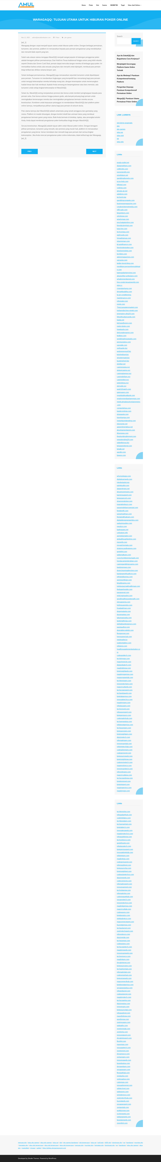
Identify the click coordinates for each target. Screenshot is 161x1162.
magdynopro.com (123, 703)
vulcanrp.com (122, 260)
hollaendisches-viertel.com (127, 310)
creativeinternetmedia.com (127, 207)
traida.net (120, 320)
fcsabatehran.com (124, 608)
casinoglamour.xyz (124, 373)
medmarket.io (122, 640)
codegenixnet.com (124, 753)
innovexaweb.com (124, 1060)
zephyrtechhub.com (124, 1098)
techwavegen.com (124, 728)
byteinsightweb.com (124, 671)
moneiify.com (122, 542)
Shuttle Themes (33, 1158)
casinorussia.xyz (123, 367)
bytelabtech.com (123, 827)
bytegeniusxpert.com (125, 849)
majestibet (25, 1148)
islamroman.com (123, 241)
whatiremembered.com (126, 279)
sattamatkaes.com (124, 555)
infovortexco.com (123, 934)
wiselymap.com (123, 219)
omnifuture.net (122, 175)
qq (118, 139)
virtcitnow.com (122, 216)
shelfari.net (121, 364)
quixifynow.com (123, 1019)
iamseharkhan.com (124, 514)
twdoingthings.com (124, 621)
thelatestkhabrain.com (125, 517)
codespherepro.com (124, 750)
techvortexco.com (123, 840)
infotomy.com (122, 646)
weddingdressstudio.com (126, 339)
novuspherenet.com (124, 1085)
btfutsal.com (121, 185)
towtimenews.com (124, 567)
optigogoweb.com (124, 1117)
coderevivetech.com (124, 762)
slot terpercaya (84, 1142)
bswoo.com (121, 455)
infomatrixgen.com (124, 740)
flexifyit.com (121, 1041)
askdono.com (122, 194)
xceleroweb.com (123, 1114)
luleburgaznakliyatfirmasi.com (128, 586)
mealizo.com (122, 526)
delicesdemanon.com (125, 333)
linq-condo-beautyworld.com (128, 282)
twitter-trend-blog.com (125, 263)
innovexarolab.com (124, 744)
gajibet (39, 1148)
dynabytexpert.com (124, 1038)
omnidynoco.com (123, 1095)
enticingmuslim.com (124, 596)
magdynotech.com (124, 997)
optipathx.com (122, 1025)
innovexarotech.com (125, 769)
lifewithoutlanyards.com (126, 317)
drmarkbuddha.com (124, 292)
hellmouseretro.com (124, 605)
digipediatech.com (124, 665)
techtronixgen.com (124, 681)
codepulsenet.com (124, 994)
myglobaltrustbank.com (126, 395)
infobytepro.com (123, 856)
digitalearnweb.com (124, 479)
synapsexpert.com (124, 1104)
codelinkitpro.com (124, 818)
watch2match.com (124, 389)
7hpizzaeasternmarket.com (127, 307)
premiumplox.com (124, 342)
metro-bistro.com (123, 326)
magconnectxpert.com (125, 922)
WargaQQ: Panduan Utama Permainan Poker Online (128, 100)
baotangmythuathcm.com (126, 574)
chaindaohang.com (124, 288)
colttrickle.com (122, 169)
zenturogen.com (123, 1057)
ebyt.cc (119, 285)
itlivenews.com (122, 433)
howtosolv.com (122, 329)
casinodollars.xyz (123, 377)
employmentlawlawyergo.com (128, 399)
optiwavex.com (122, 1092)
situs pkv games (33, 1142)
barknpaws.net (122, 530)
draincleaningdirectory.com (127, 570)
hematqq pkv (23, 1145)
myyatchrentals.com (124, 545)
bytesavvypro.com (124, 731)
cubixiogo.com (122, 1082)
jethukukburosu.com (125, 577)
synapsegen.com (123, 1070)
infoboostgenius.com (125, 725)
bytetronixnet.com (124, 781)
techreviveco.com (123, 956)
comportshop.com (124, 408)
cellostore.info (122, 533)
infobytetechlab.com (124, 747)
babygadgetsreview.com (126, 273)
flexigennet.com (123, 633)
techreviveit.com (123, 709)
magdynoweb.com (124, 950)
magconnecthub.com (125, 981)
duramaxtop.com (123, 614)
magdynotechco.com (125, 834)
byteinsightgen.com (124, 734)
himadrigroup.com (124, 238)
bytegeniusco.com (124, 715)
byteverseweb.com (124, 978)
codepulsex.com (123, 944)
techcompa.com (123, 232)
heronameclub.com (124, 637)
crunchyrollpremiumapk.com (128, 558)
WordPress (52, 1158)
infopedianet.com (123, 991)
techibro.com (122, 254)
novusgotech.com (124, 1048)
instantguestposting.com (126, 421)
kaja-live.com (122, 229)
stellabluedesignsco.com (126, 624)
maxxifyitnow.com (124, 1016)
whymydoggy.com (124, 476)
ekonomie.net (122, 424)
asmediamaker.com (124, 536)
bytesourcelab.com (124, 1010)
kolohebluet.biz (123, 354)
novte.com (121, 304)
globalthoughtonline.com (126, 539)
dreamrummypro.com (125, 492)
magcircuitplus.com (124, 775)
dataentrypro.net (123, 489)
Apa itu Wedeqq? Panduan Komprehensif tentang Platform (128, 79)
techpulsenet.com (124, 928)
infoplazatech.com (124, 846)
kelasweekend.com (124, 446)
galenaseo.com (123, 392)
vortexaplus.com (123, 1079)
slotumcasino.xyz (123, 370)
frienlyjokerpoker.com (125, 248)
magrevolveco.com (124, 766)
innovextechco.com (124, 903)
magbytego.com (123, 859)
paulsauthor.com (123, 627)
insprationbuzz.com (124, 504)
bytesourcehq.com (124, 868)
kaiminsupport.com (124, 495)
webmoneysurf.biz (124, 351)
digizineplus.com (123, 1004)
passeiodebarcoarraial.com (127, 507)
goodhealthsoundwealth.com (128, 599)
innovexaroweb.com (125, 953)
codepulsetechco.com (125, 874)
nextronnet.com (123, 1051)
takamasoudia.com (124, 618)
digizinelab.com (123, 937)
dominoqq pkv (117, 1142)
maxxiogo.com (122, 1044)
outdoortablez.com (124, 643)
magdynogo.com (123, 791)
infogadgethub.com (124, 815)
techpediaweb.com (124, 693)
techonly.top (121, 197)
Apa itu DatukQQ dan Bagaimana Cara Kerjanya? (128, 57)
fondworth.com (122, 511)
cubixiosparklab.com (125, 897)
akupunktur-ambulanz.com (127, 276)
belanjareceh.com (124, 498)
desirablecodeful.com (125, 630)
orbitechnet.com (123, 1088)
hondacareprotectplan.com (127, 561)
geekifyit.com (122, 552)
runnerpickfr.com (123, 172)
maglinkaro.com (123, 959)
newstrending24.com (125, 440)
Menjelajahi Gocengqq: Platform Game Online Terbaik (126, 67)
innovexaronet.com (124, 887)
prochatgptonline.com (125, 222)
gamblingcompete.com (125, 200)
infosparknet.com (123, 1013)
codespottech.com (124, 655)
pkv (118, 126)
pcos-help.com (122, 181)
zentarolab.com (123, 1107)
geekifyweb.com (123, 843)
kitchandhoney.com (124, 323)
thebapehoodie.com (124, 589)
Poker (57, 37)
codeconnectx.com (124, 881)
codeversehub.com (124, 975)
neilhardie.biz (122, 348)
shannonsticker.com (124, 501)
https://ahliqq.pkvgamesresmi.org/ (54, 1148)
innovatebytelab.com (125, 852)
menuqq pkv (22, 1142)
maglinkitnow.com (124, 668)
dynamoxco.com (123, 1054)
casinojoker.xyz (123, 380)
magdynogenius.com (125, 674)
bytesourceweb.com (124, 756)
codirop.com (121, 188)
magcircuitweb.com (124, 687)
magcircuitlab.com (124, 909)
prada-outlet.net (123, 162)
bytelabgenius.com (124, 696)
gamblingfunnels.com (125, 178)
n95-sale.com (122, 210)
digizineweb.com (123, 878)
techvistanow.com (124, 890)
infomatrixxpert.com (124, 884)
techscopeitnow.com (125, 778)
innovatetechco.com (124, 700)
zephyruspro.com (123, 1022)
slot (61, 1142)
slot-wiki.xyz (121, 386)
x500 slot (108, 1142)
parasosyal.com (123, 592)
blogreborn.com (123, 213)
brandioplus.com (123, 1063)
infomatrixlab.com (124, 972)
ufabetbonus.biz (123, 443)
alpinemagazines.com (125, 257)
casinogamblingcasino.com (127, 564)
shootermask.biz (123, 358)
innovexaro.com (123, 1007)
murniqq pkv (138, 1142)
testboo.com (121, 336)
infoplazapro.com (123, 706)
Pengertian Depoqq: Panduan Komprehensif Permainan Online (127, 90)
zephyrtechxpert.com (125, 931)
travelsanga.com (123, 417)
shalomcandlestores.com (126, 548)
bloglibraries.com (123, 583)
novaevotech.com (124, 900)
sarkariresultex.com (124, 523)
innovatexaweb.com (124, 830)
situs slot (120, 135)
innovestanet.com (124, 1035)
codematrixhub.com (124, 718)
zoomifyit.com (122, 1123)
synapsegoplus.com (124, 988)
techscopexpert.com (124, 690)
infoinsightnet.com (124, 865)
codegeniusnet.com (124, 862)
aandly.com (121, 452)
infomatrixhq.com (123, 893)
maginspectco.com (124, 788)
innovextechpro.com (125, 684)
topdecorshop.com (124, 411)
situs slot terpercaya (36, 1145)
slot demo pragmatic (125, 123)
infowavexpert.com (124, 712)
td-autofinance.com (124, 244)
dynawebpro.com (123, 1066)
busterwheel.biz (123, 361)
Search (119, 36)
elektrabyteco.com (124, 919)
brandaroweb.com (124, 1120)
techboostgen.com (124, 821)
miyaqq (32, 1148)
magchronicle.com (124, 662)
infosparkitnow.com (124, 837)
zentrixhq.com (122, 1032)
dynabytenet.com (123, 963)
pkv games (68, 37)
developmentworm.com (126, 430)
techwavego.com (123, 941)
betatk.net (120, 449)
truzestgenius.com (124, 925)
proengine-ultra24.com (125, 314)
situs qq (120, 132)
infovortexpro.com (124, 772)
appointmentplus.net (125, 427)
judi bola (100, 1142)
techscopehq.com (124, 1000)
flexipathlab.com (123, 1073)
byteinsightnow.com (124, 759)
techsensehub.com (124, 824)
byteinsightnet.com (124, 871)
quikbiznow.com (123, 1111)
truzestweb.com (123, 1101)
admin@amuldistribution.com (41, 37)
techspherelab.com (124, 969)
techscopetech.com (124, 947)
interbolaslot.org (123, 482)
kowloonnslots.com (124, 251)
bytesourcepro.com (124, 966)
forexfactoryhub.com (125, 225)
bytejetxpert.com (123, 784)
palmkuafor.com (123, 485)
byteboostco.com (123, 915)
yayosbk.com (122, 345)
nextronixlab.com (123, 1029)
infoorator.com (122, 301)
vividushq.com (122, 1076)
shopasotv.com (122, 414)
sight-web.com (122, 235)
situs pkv (120, 142)
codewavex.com (123, 912)
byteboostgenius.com (125, 985)
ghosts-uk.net (122, 191)
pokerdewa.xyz (123, 383)
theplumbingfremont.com (126, 436)
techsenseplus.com (124, 721)
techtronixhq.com (123, 812)
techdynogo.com (123, 659)
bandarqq (129, 1142)
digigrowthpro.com (124, 166)
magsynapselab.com (125, 677)
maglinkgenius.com (124, 906)
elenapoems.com (123, 602)
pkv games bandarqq (70, 1142)
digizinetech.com (123, 737)
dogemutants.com (124, 611)
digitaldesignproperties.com (127, 520)
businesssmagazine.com (126, 203)
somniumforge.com (124, 580)
